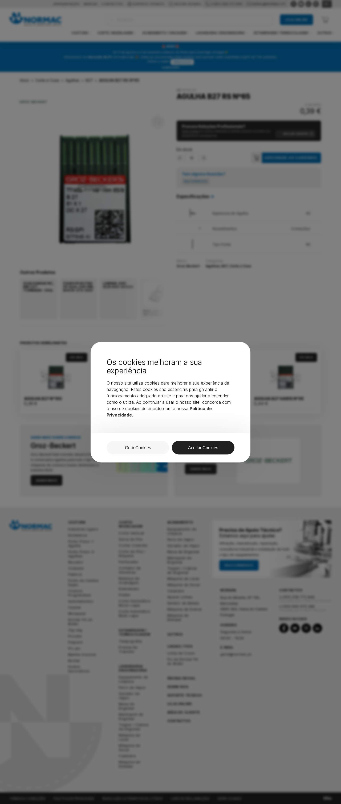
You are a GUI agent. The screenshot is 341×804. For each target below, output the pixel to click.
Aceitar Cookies (203, 447)
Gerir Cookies (138, 447)
